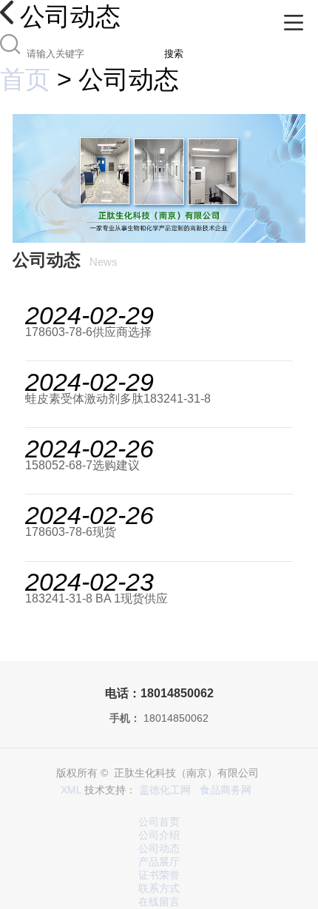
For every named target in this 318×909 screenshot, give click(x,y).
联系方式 (159, 888)
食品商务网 (225, 790)
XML (71, 790)
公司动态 (159, 848)
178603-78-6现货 (70, 532)
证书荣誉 (159, 875)
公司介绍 (159, 835)
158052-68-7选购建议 (82, 465)
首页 (25, 79)
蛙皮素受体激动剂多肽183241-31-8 (118, 398)
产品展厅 (159, 862)
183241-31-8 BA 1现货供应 (96, 598)
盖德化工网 (165, 790)
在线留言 (159, 902)
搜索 (173, 53)
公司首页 (159, 822)
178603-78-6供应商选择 (88, 332)
